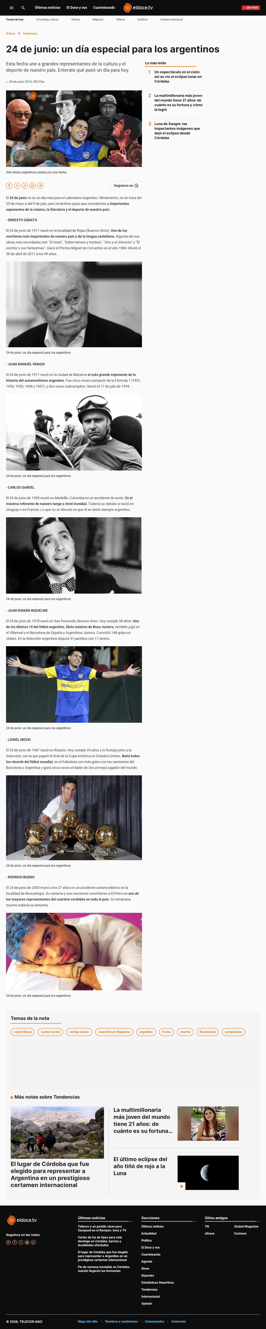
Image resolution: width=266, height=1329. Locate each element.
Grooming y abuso (47, 19)
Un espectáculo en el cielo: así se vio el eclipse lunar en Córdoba (178, 76)
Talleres (120, 19)
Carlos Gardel (50, 1032)
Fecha (166, 1032)
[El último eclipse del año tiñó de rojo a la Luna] (208, 1173)
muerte (185, 1032)
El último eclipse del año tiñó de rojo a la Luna (141, 1166)
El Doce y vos (77, 7)
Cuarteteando (104, 7)
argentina (146, 1032)
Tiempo (75, 19)
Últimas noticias (47, 7)
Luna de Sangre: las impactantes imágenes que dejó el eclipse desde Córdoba (177, 131)
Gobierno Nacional (171, 19)
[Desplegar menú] (8, 7)
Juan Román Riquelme (114, 1032)
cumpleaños (233, 1032)
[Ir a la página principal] (138, 7)
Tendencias (30, 33)
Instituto (142, 19)
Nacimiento (208, 1032)
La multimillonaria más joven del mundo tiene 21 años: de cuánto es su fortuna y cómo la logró (178, 102)
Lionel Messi (23, 1032)
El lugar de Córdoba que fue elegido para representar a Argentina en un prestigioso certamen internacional (50, 1174)
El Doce (10, 33)
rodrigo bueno (79, 1032)
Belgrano (97, 19)
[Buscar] (23, 8)
